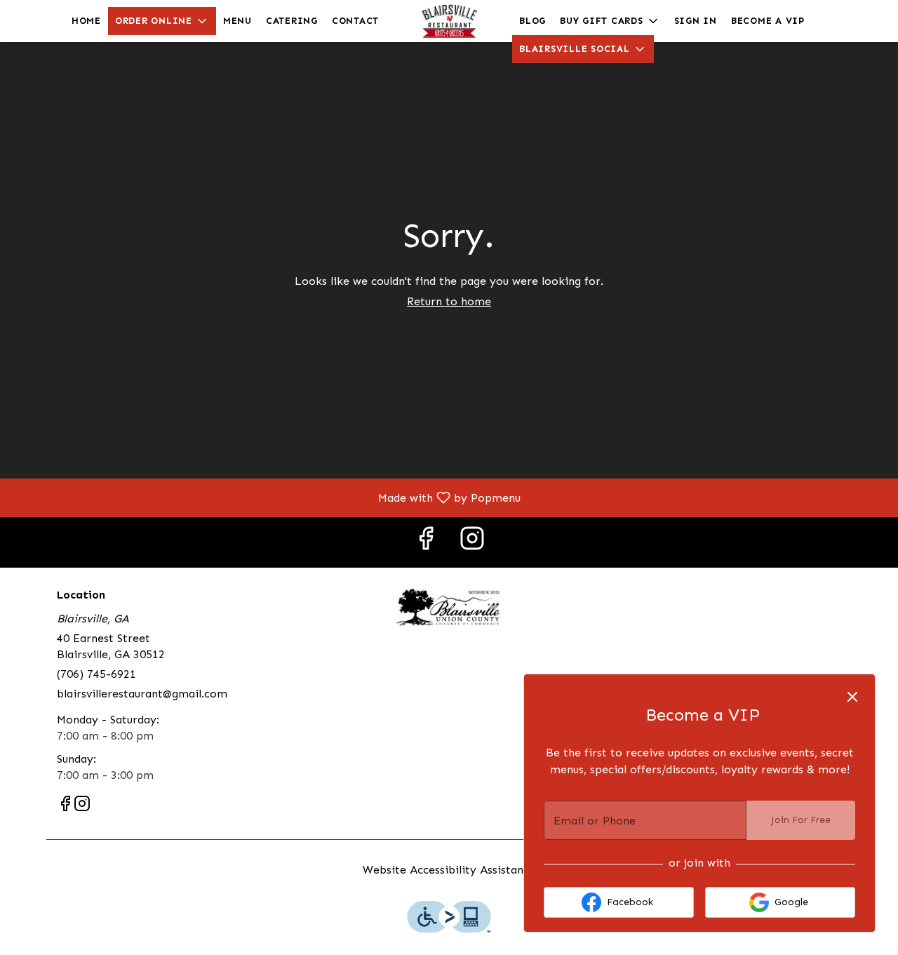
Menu (237, 20)
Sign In (695, 20)
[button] (162, 21)
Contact (355, 20)
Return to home (449, 301)
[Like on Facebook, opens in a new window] (425, 542)
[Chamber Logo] (449, 606)
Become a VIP (768, 20)
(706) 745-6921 (96, 674)
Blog (532, 20)
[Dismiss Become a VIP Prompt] (852, 697)
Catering (292, 20)
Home (86, 20)
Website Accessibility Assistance (449, 869)
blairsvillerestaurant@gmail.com (142, 693)
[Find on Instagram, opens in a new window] (472, 542)
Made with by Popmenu (266, 497)
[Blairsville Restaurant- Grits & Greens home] (449, 21)
